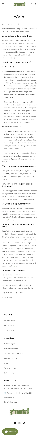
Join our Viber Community (13, 353)
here (14, 266)
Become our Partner (11, 349)
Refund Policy (9, 325)
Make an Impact (9, 344)
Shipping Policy (9, 321)
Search (6, 363)
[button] (2, 4)
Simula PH (21, 432)
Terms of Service (10, 330)
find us (10, 220)
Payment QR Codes (11, 358)
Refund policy (9, 373)
